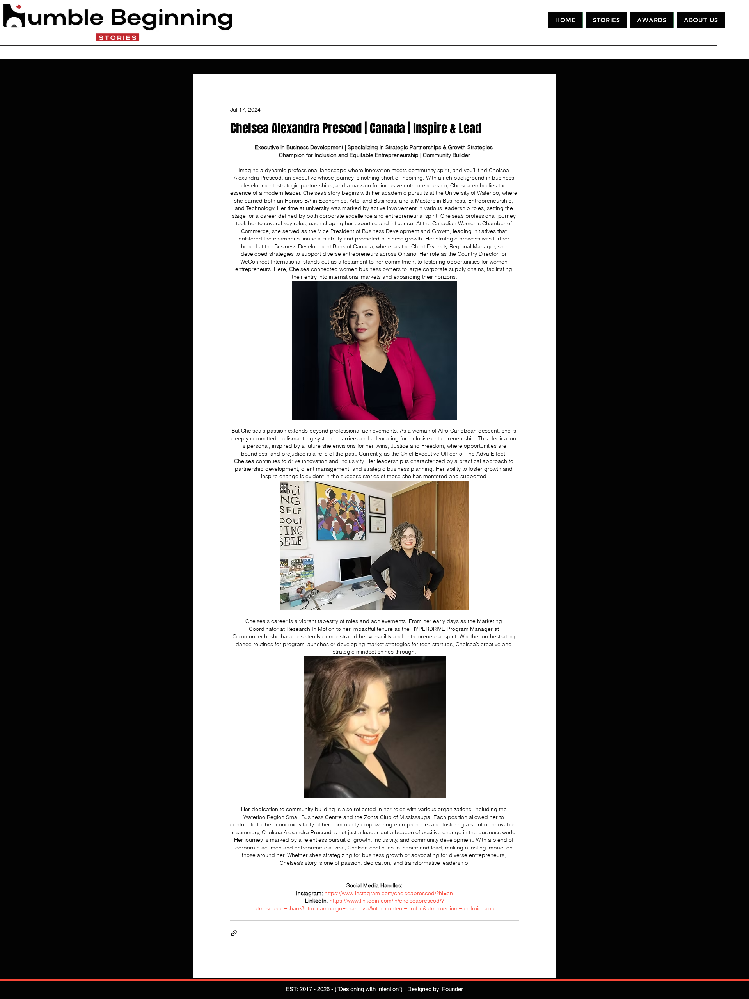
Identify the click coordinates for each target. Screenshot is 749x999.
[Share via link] (234, 933)
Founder (452, 989)
